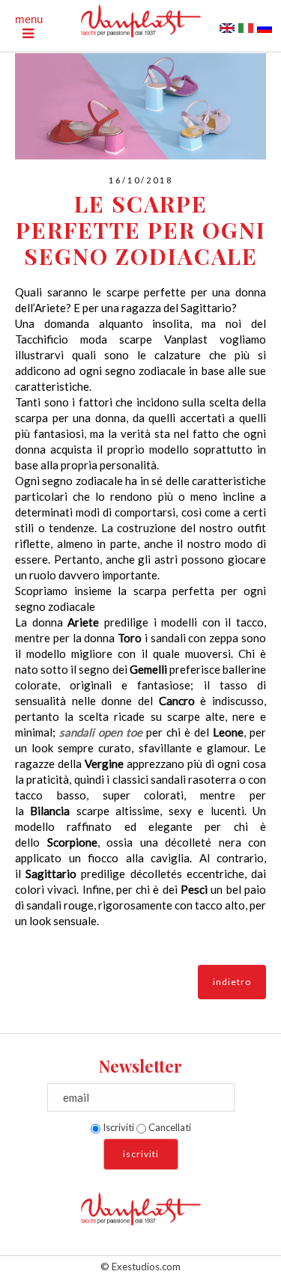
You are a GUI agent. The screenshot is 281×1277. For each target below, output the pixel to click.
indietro (232, 981)
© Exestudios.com (140, 1267)
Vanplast (192, 339)
